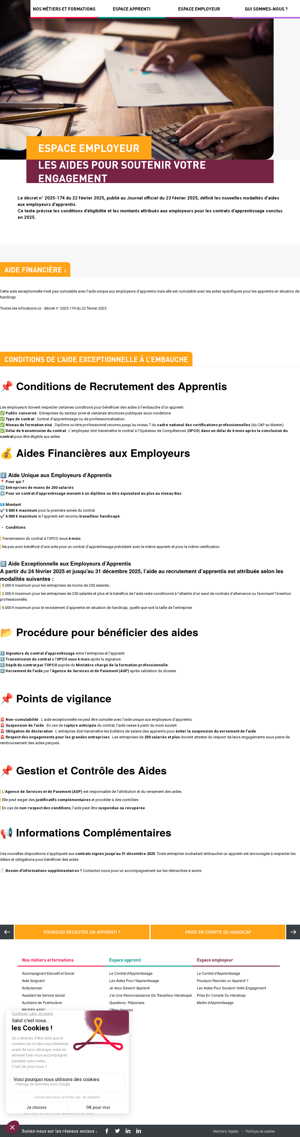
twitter (117, 1131)
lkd (138, 1131)
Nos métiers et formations (64, 9)
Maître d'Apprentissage (215, 1002)
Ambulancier (32, 987)
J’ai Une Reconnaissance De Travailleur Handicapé (150, 995)
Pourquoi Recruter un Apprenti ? (82, 932)
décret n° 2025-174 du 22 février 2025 (75, 308)
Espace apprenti (132, 9)
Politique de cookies (260, 1131)
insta (128, 1131)
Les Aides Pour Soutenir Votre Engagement (231, 987)
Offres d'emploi (121, 1009)
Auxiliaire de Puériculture (42, 1002)
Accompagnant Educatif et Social (48, 973)
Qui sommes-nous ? (266, 9)
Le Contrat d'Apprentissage (131, 973)
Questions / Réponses (126, 1002)
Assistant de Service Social (43, 995)
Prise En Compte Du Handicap (218, 932)
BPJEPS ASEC (34, 1009)
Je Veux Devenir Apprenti (129, 987)
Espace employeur (199, 9)
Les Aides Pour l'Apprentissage (134, 980)
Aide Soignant (33, 980)
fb (107, 1131)
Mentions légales (225, 1131)
